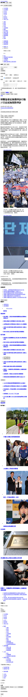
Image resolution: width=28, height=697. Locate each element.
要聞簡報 (5, 35)
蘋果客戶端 (6, 668)
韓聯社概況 (6, 657)
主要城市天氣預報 (8, 57)
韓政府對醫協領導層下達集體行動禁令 (13, 292)
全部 (6, 75)
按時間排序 (8, 78)
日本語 (5, 618)
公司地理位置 (9, 662)
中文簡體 (3, 611)
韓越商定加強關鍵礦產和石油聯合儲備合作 (14, 593)
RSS (4, 55)
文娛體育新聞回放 (11, 644)
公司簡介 (5, 60)
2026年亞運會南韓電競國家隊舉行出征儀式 (14, 383)
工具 (4, 651)
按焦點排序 (16, 78)
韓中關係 (5, 30)
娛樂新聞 (5, 44)
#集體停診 (6, 304)
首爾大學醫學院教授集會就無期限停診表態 (14, 294)
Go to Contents (4, 1)
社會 (4, 26)
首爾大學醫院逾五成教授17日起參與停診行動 (14, 297)
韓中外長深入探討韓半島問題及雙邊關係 (13, 331)
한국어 (5, 615)
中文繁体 (5, 614)
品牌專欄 (5, 645)
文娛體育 (5, 27)
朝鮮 (4, 29)
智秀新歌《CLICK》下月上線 (11, 393)
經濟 (4, 24)
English (5, 617)
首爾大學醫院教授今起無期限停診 (12, 295)
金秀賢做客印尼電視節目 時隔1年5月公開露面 (15, 324)
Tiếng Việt (5, 623)
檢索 (2, 69)
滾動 (4, 21)
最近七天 (19, 81)
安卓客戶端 (6, 667)
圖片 (4, 36)
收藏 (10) (5, 46)
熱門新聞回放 (9, 642)
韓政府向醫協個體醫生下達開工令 (12, 291)
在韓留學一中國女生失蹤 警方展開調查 (13, 373)
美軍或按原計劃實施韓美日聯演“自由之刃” (14, 376)
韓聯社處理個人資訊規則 (9, 61)
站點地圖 (5, 671)
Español (5, 621)
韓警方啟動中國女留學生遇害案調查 (12, 366)
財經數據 (5, 33)
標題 (11, 75)
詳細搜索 (3, 70)
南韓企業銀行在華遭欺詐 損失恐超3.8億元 (14, 321)
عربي (4, 619)
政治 (4, 23)
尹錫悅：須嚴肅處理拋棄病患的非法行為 (13, 289)
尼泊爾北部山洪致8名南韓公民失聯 (11, 558)
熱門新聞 (5, 42)
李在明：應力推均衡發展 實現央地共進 (13, 597)
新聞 (4, 626)
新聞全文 (16, 75)
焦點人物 (5, 32)
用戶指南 (8, 660)
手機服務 (5, 58)
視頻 (4, 38)
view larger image (7, 150)
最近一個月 (12, 81)
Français (5, 622)
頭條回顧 (5, 41)
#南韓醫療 (6, 305)
